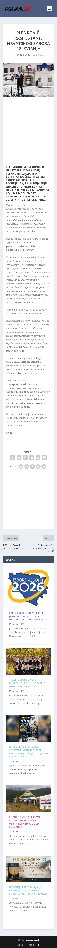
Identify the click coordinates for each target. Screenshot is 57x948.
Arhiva (20, 944)
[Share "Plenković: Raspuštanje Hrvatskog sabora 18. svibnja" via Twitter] (19, 458)
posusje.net (32, 940)
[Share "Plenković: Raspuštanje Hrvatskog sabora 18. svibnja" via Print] (44, 458)
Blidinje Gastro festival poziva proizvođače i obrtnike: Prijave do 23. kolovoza (24, 822)
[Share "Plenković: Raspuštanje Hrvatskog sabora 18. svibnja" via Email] (38, 458)
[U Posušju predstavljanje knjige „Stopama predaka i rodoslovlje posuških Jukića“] (28, 869)
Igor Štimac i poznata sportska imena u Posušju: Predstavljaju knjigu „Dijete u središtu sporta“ (28, 751)
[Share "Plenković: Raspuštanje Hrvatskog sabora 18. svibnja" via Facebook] (13, 458)
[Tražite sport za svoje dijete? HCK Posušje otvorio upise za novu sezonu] (28, 661)
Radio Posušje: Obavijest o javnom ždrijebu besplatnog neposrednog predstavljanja (28, 616)
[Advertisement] (28, 132)
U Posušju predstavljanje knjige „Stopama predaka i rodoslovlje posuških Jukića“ (28, 890)
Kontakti (30, 944)
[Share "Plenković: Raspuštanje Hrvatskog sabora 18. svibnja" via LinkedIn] (31, 458)
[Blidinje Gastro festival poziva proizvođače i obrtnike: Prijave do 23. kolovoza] (28, 798)
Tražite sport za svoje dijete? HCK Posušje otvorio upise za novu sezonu (27, 683)
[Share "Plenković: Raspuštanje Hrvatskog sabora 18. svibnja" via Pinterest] (25, 458)
